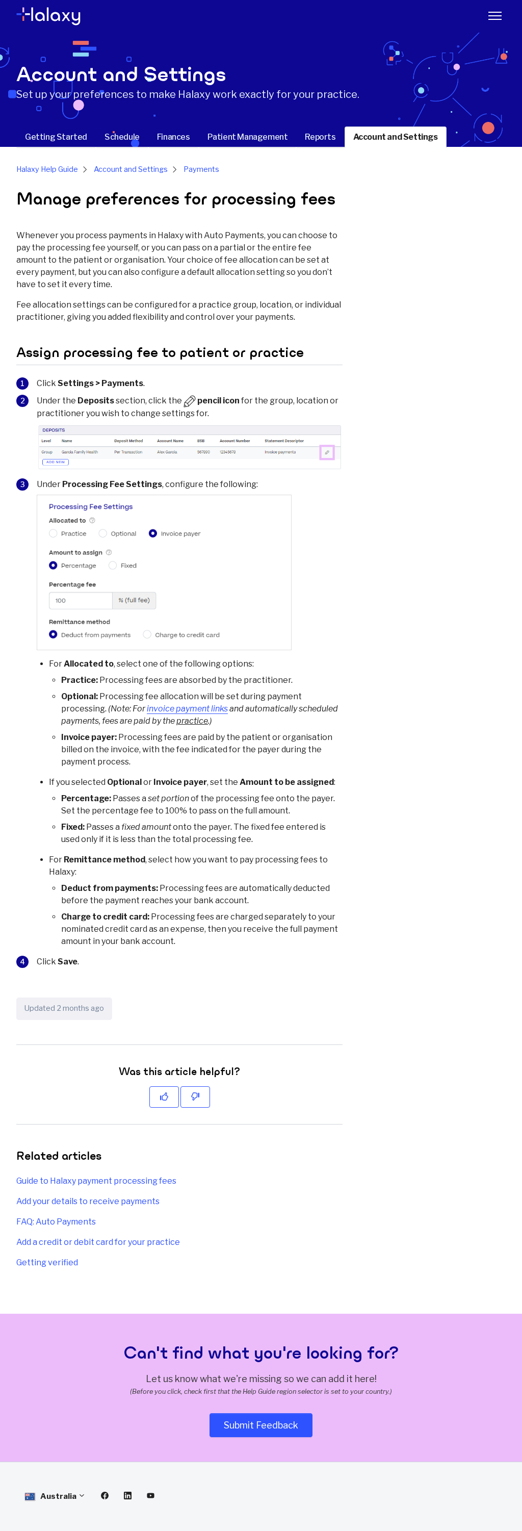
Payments (201, 169)
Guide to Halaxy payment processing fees (96, 1181)
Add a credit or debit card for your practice (98, 1242)
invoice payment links (187, 708)
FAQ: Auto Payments (56, 1222)
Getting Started (56, 137)
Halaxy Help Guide (47, 169)
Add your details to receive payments (88, 1201)
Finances (173, 137)
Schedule (122, 137)
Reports (320, 137)
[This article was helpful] (164, 1097)
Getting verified (47, 1262)
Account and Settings (395, 137)
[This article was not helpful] (195, 1097)
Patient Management (247, 137)
